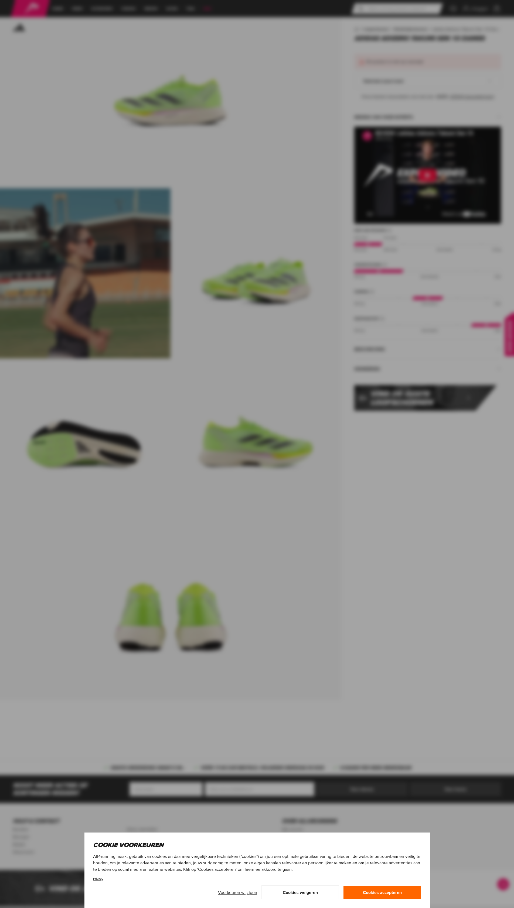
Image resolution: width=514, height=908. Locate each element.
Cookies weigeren (300, 892)
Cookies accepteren (382, 892)
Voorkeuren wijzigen (237, 892)
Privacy (98, 879)
